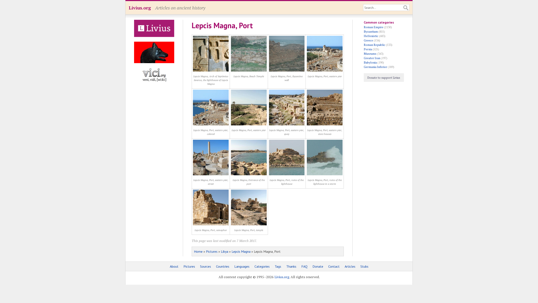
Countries (222, 266)
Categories (262, 266)
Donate (318, 266)
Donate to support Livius (383, 78)
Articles (350, 266)
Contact (334, 266)
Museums (370, 54)
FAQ (304, 266)
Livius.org (140, 8)
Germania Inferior (375, 67)
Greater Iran (372, 58)
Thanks (291, 266)
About (174, 266)
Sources (205, 266)
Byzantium (371, 31)
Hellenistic (371, 36)
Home (198, 251)
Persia (368, 49)
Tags (278, 266)
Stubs (364, 266)
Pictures (212, 251)
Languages (241, 266)
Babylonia (370, 62)
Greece (368, 40)
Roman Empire (373, 27)
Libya (224, 251)
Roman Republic (374, 45)
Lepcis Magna (241, 251)
